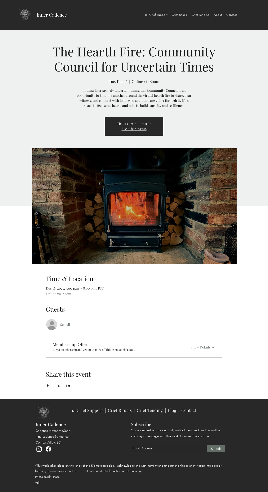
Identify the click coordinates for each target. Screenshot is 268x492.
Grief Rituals (120, 410)
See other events (134, 129)
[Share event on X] (58, 385)
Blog (172, 410)
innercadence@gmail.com (53, 436)
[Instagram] (39, 449)
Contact (188, 410)
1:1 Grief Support (88, 410)
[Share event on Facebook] (48, 385)
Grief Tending (150, 410)
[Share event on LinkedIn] (68, 385)
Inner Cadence (52, 15)
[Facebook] (48, 449)
